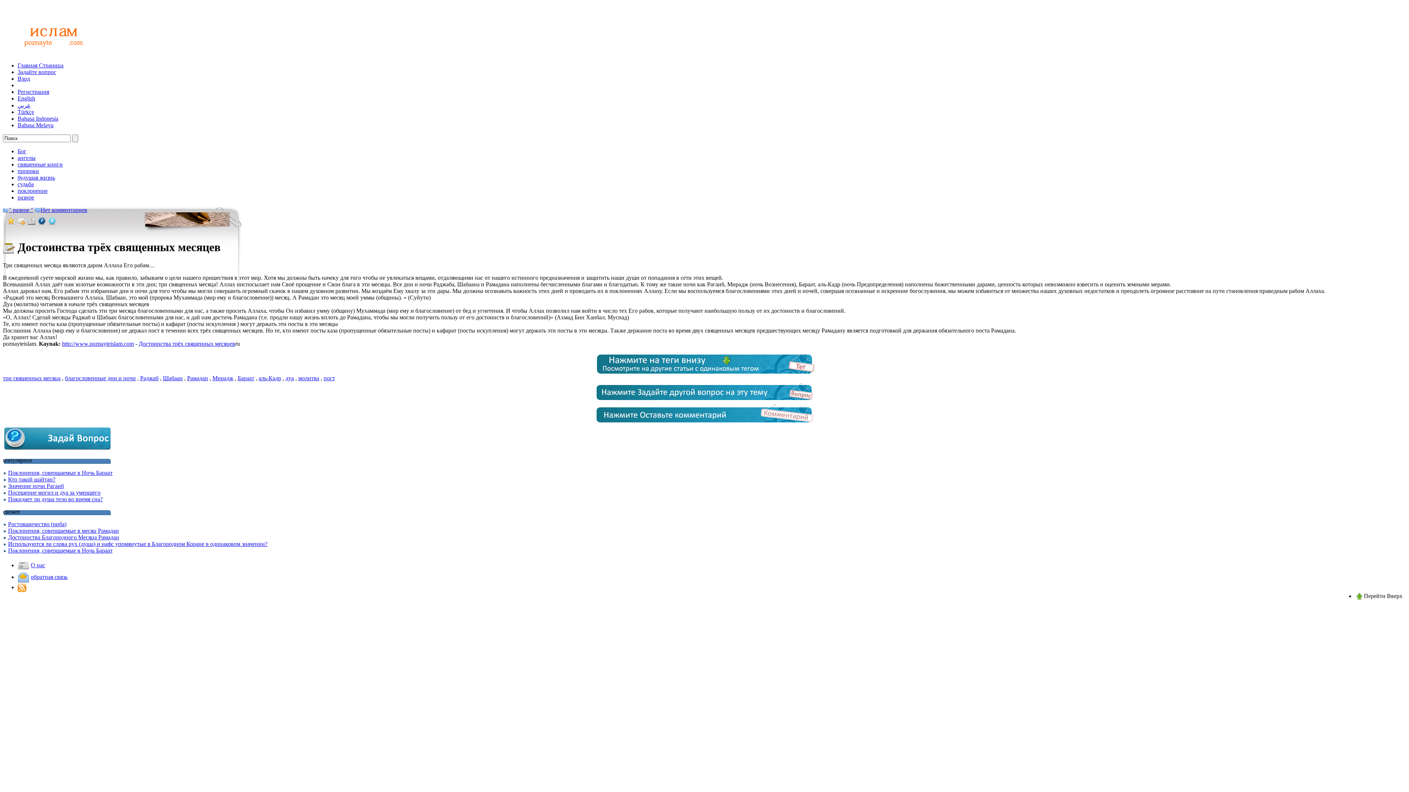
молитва (308, 378)
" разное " (21, 210)
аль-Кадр (270, 378)
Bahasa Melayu (36, 125)
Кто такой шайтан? (31, 479)
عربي (24, 105)
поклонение (33, 191)
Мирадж (222, 378)
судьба (26, 184)
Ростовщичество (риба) (37, 524)
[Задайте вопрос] (58, 449)
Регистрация (33, 92)
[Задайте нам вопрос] (704, 402)
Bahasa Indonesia (38, 118)
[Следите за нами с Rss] (22, 587)
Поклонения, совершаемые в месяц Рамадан (63, 531)
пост (329, 378)
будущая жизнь (36, 178)
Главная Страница (40, 65)
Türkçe (26, 112)
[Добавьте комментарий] (704, 424)
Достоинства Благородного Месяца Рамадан (63, 537)
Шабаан (173, 378)
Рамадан (197, 378)
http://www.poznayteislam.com (98, 344)
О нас (38, 565)
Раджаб (149, 378)
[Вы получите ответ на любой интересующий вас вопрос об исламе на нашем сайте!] (51, 54)
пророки (28, 171)
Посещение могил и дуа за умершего (54, 492)
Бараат (246, 378)
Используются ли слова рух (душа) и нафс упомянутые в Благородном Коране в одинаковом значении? (137, 544)
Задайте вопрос (37, 72)
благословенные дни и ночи (100, 378)
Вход (24, 79)
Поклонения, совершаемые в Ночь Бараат (60, 473)
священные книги (40, 164)
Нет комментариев (64, 210)
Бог (22, 151)
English (26, 98)
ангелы (27, 158)
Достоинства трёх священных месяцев (187, 344)
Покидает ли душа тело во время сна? (55, 499)
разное (26, 197)
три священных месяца (32, 378)
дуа (289, 378)
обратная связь (49, 577)
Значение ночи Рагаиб (36, 486)
